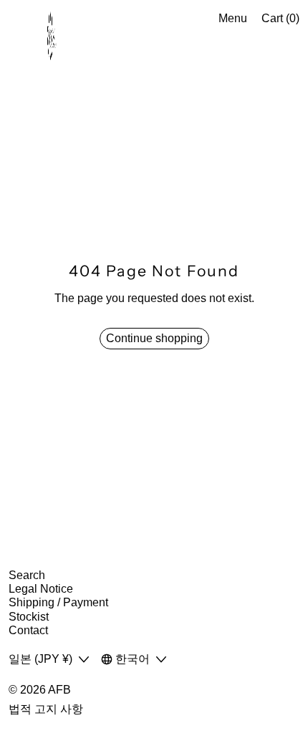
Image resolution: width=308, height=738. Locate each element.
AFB (59, 690)
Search (27, 575)
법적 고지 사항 (46, 709)
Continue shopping (154, 338)
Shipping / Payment (58, 602)
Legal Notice (41, 589)
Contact (28, 630)
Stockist (29, 617)
